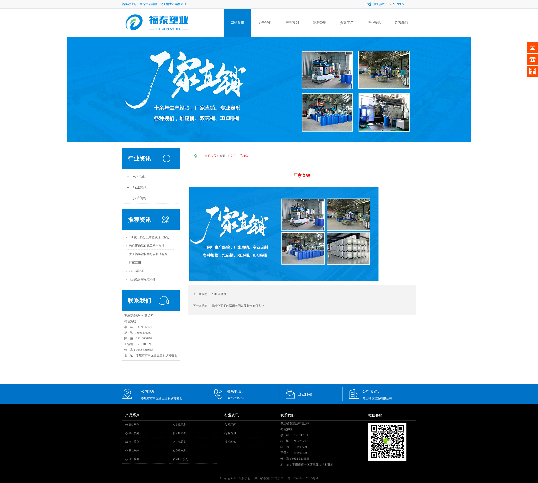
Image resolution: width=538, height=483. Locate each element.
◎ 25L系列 (132, 441)
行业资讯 (374, 23)
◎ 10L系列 (132, 424)
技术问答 (230, 441)
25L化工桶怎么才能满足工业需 (149, 237)
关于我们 (265, 23)
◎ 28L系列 (132, 450)
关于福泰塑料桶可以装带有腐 (148, 254)
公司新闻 (230, 424)
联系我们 (401, 23)
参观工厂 (346, 23)
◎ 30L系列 (180, 450)
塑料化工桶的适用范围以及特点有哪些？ (237, 305)
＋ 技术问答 (136, 198)
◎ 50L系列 (132, 459)
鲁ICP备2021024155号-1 (302, 478)
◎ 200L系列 (180, 459)
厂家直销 (135, 262)
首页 (222, 155)
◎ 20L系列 (132, 433)
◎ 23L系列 (180, 433)
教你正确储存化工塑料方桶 (146, 245)
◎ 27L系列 (180, 441)
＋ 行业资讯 (136, 187)
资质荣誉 (319, 23)
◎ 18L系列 (180, 424)
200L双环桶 (136, 271)
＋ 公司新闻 (136, 176)
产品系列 (292, 23)
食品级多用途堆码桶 (142, 279)
